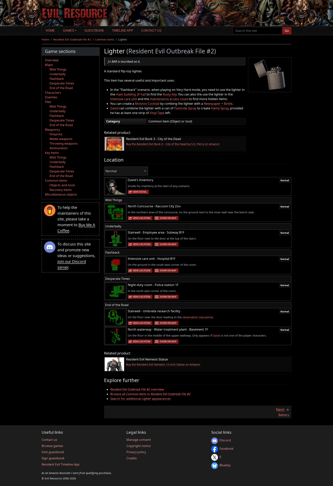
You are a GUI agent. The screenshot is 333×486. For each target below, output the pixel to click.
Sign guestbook (53, 458)
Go (287, 31)
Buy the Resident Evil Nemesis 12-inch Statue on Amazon (163, 364)
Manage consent (138, 440)
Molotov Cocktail (147, 103)
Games (68, 30)
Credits (131, 458)
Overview (52, 60)
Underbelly (58, 74)
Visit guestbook (53, 452)
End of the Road (61, 88)
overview (137, 389)
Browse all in (150, 394)
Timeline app (122, 30)
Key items (52, 153)
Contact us (151, 30)
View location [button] (141, 218)
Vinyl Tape (157, 113)
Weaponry (52, 129)
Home (50, 30)
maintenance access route (169, 99)
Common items (104, 39)
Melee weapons (61, 139)
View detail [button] (140, 191)
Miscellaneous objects (61, 194)
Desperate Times (62, 83)
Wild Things (58, 69)
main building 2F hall (131, 94)
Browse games (52, 446)
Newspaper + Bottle (218, 103)
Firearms (56, 134)
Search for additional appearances (140, 399)
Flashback (57, 79)
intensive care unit (123, 99)
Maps (49, 65)
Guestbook (94, 30)
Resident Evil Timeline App (61, 464)
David (114, 108)
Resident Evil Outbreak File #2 (72, 39)
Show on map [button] (168, 218)
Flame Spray (220, 108)
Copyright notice (138, 446)
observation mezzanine (197, 317)
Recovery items (61, 190)
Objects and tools (62, 185)
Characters (53, 92)
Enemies (51, 97)
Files (48, 102)
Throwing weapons (64, 143)
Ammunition (59, 148)
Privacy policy (136, 452)
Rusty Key (170, 94)
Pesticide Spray (185, 108)
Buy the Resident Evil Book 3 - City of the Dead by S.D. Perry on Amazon (172, 144)
